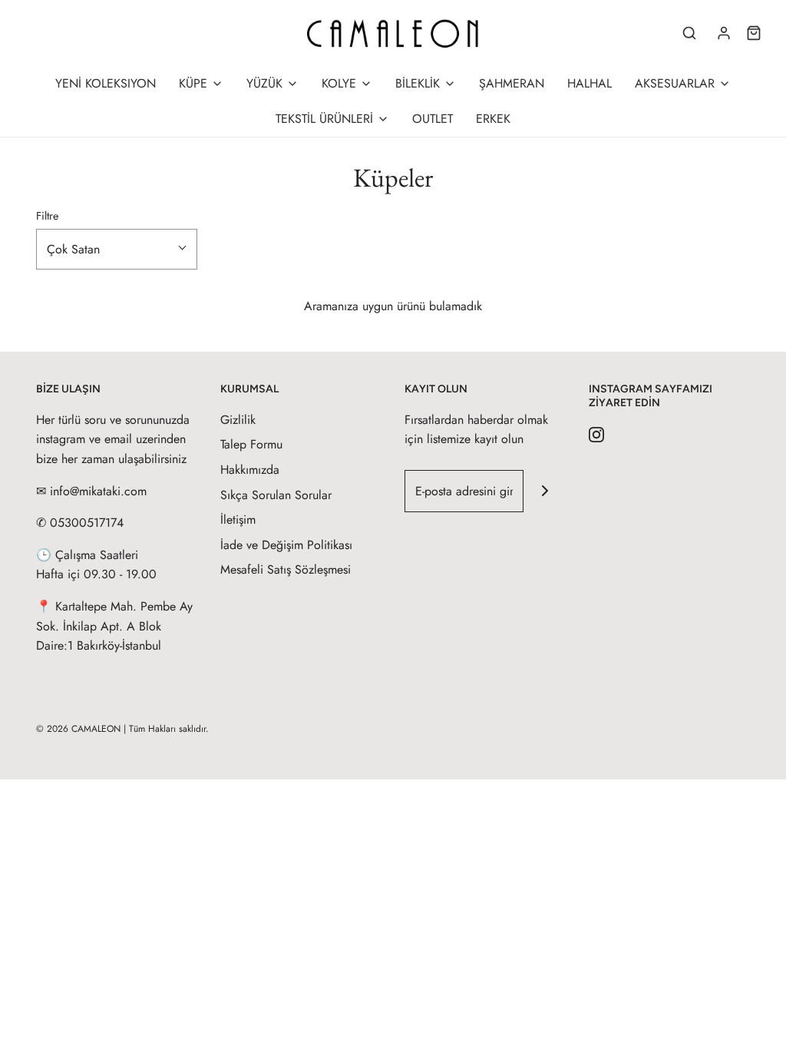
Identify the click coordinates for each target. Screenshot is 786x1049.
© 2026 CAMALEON (78, 729)
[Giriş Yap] (724, 33)
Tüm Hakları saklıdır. (169, 729)
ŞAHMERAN (511, 83)
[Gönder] (544, 491)
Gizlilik (238, 420)
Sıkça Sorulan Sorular (276, 495)
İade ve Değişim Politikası (286, 545)
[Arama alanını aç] (689, 33)
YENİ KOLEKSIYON (105, 83)
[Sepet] (754, 33)
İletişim (238, 519)
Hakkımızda (249, 469)
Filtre (47, 215)
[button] (116, 249)
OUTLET (432, 118)
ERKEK (493, 118)
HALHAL (589, 83)
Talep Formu (251, 444)
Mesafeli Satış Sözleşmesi (285, 569)
